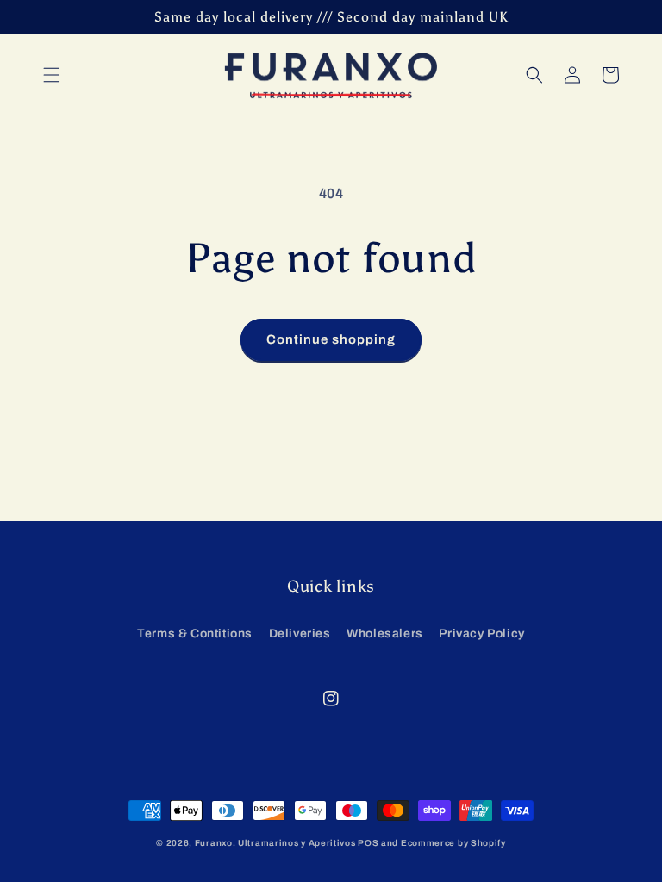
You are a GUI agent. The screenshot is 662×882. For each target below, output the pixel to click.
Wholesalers (385, 633)
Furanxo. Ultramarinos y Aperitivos (275, 843)
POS (368, 843)
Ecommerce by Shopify (453, 843)
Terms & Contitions (195, 633)
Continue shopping (331, 339)
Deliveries (300, 633)
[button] (52, 75)
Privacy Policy (481, 633)
